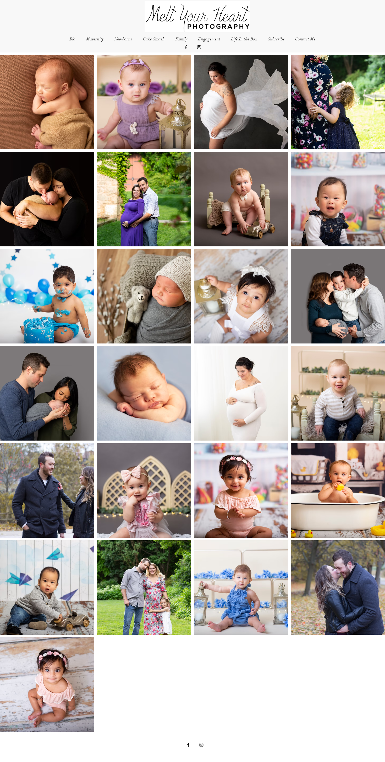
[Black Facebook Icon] (186, 47)
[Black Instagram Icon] (199, 47)
